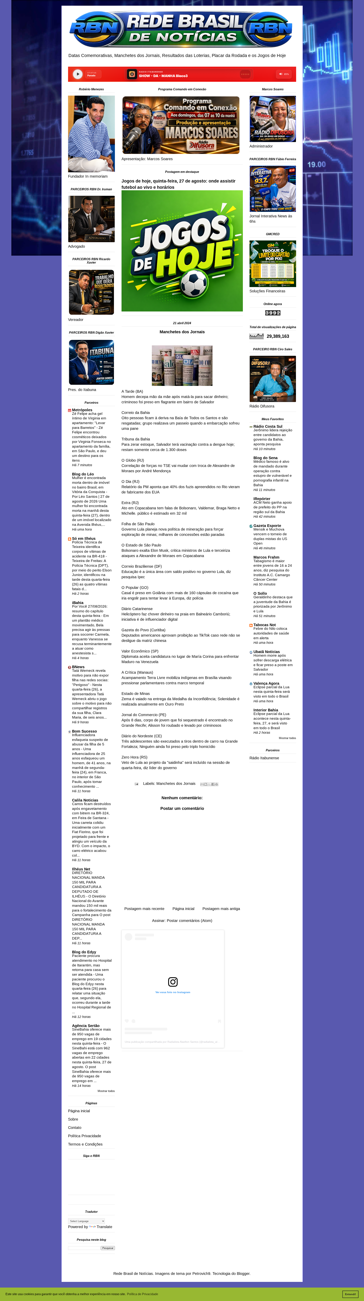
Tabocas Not (264, 625)
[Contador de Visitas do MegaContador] (272, 314)
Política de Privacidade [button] (142, 1294)
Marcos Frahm (266, 557)
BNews (78, 667)
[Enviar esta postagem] (136, 783)
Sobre (73, 1119)
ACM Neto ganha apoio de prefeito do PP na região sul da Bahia (272, 507)
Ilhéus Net (81, 869)
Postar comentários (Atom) (189, 921)
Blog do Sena (265, 458)
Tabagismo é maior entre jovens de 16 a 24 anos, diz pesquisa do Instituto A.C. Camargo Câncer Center (272, 570)
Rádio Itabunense (264, 758)
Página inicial (183, 909)
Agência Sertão (86, 1026)
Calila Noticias (85, 800)
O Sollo (260, 593)
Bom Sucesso (84, 731)
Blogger (243, 1273)
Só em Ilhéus (84, 538)
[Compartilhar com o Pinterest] (216, 784)
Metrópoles (82, 410)
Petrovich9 (201, 1273)
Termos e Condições (85, 1144)
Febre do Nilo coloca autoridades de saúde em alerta (271, 633)
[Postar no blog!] (206, 784)
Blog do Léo (83, 474)
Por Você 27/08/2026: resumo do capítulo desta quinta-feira (89, 611)
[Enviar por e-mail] (202, 784)
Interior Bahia (265, 710)
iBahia (77, 603)
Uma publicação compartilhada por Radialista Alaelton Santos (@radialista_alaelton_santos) (180, 1041)
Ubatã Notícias (266, 652)
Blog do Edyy (84, 952)
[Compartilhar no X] (209, 784)
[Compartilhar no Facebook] (213, 784)
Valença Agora (266, 683)
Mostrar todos (106, 1091)
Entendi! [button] (350, 1294)
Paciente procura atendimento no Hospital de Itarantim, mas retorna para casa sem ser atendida (92, 965)
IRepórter (261, 499)
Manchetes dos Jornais (175, 783)
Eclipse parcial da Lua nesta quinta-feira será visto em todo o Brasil (271, 691)
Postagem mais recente (144, 909)
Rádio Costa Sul (267, 426)
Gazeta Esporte (267, 526)
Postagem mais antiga (221, 909)
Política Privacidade (84, 1136)
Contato (74, 1127)
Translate (104, 1227)
